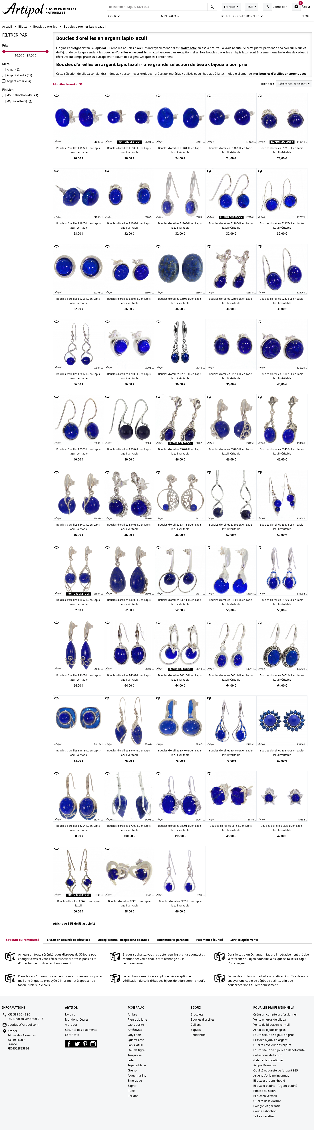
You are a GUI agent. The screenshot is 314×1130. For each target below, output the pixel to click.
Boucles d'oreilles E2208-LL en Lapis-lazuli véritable (78, 301)
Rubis (131, 1091)
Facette (20, 101)
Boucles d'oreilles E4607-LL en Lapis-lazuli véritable (78, 677)
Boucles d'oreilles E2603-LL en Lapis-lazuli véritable (180, 301)
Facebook (69, 1043)
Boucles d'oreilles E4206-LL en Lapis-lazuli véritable (231, 602)
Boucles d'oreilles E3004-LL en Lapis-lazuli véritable (129, 451)
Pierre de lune (137, 1020)
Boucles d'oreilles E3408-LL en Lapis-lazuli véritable (129, 527)
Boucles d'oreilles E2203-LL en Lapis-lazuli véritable (180, 225)
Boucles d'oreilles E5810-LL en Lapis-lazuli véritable (282, 753)
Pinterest (85, 1043)
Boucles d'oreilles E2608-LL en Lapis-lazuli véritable (129, 376)
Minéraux (168, 16)
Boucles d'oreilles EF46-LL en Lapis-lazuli (78, 903)
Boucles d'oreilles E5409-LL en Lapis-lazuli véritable (231, 753)
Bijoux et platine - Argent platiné (275, 1086)
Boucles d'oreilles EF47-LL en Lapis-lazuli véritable (129, 903)
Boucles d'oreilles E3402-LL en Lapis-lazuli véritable (180, 451)
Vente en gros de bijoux (269, 1020)
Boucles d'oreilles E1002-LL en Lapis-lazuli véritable (78, 150)
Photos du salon (264, 1091)
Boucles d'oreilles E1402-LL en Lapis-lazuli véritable (231, 150)
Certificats (72, 1035)
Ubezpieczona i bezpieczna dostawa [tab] (123, 940)
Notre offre (189, 48)
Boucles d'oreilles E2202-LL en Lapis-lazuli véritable (129, 225)
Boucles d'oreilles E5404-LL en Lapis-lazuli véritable (129, 753)
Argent (14, 69)
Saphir (132, 1086)
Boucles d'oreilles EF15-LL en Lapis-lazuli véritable (231, 828)
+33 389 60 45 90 (19, 1014)
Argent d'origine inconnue (271, 1075)
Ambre (132, 1014)
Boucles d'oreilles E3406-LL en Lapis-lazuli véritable (282, 451)
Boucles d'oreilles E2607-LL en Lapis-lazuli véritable (78, 376)
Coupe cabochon (265, 1111)
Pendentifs (198, 1035)
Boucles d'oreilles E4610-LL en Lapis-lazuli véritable (180, 677)
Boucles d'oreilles (202, 1020)
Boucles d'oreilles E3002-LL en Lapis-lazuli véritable (282, 376)
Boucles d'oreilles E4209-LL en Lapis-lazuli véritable (282, 602)
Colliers (196, 1025)
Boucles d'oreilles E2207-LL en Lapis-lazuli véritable (282, 225)
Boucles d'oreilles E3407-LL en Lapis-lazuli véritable (78, 527)
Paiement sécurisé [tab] (209, 940)
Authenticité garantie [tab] (173, 940)
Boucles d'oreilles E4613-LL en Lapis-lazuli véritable (78, 753)
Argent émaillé (19, 81)
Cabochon (23, 95)
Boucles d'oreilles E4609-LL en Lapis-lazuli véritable (129, 677)
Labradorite (136, 1025)
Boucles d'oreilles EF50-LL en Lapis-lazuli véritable (180, 903)
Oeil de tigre (136, 1050)
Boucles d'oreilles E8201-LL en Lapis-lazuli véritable (180, 828)
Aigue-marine (137, 1075)
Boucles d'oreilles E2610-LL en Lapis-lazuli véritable (180, 376)
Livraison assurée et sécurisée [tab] (68, 940)
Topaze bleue (137, 1065)
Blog (305, 16)
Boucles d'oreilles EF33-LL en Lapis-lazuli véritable (282, 828)
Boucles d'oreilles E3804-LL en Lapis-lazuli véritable (282, 527)
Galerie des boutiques (268, 1060)
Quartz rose (136, 1040)
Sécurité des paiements (81, 1030)
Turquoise (135, 1055)
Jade (131, 1060)
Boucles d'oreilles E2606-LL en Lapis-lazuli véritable (282, 301)
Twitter (77, 1043)
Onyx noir (134, 1035)
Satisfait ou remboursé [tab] (22, 940)
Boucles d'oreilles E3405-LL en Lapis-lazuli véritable (231, 451)
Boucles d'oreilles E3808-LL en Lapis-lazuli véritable (129, 602)
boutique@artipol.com (23, 1025)
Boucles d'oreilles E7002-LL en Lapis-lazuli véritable (129, 828)
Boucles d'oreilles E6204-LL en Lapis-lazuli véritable (78, 828)
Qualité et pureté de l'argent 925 (275, 1070)
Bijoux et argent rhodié (269, 1081)
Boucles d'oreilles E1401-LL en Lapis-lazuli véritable (180, 150)
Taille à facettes (263, 1116)
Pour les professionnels (239, 16)
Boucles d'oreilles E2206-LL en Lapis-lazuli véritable (231, 225)
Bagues (196, 1030)
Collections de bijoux (267, 1055)
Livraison (71, 1014)
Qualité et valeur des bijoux (272, 1045)
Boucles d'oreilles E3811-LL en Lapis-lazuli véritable (180, 602)
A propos (71, 1025)
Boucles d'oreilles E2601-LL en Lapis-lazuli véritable (129, 301)
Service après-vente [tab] (244, 940)
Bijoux (111, 16)
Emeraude (135, 1081)
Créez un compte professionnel (275, 1014)
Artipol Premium (264, 1065)
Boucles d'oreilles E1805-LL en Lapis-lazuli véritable (78, 225)
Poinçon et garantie (266, 1106)
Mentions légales (76, 1020)
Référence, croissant (292, 84)
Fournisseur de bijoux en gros (273, 1035)
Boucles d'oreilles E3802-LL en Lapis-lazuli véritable (231, 527)
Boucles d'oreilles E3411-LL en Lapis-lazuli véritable (180, 527)
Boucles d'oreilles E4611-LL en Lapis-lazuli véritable (231, 677)
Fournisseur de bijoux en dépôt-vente (279, 1050)
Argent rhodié (19, 75)
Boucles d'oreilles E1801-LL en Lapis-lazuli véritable (282, 150)
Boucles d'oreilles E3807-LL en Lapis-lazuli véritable (78, 602)
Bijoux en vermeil (265, 1096)
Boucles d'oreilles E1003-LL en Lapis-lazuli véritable (129, 150)
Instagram (93, 1043)
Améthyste (135, 1030)
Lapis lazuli (135, 1045)
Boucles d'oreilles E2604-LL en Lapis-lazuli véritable (231, 301)
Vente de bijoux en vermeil (271, 1025)
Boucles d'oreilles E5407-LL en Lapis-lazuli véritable (180, 753)
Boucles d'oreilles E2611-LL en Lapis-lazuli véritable (231, 376)
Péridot (133, 1096)
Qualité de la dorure (267, 1101)
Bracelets (197, 1014)
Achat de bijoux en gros (269, 1030)
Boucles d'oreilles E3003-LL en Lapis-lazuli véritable (78, 451)
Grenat (132, 1070)
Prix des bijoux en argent (270, 1040)
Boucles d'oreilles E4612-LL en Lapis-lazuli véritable (282, 677)
